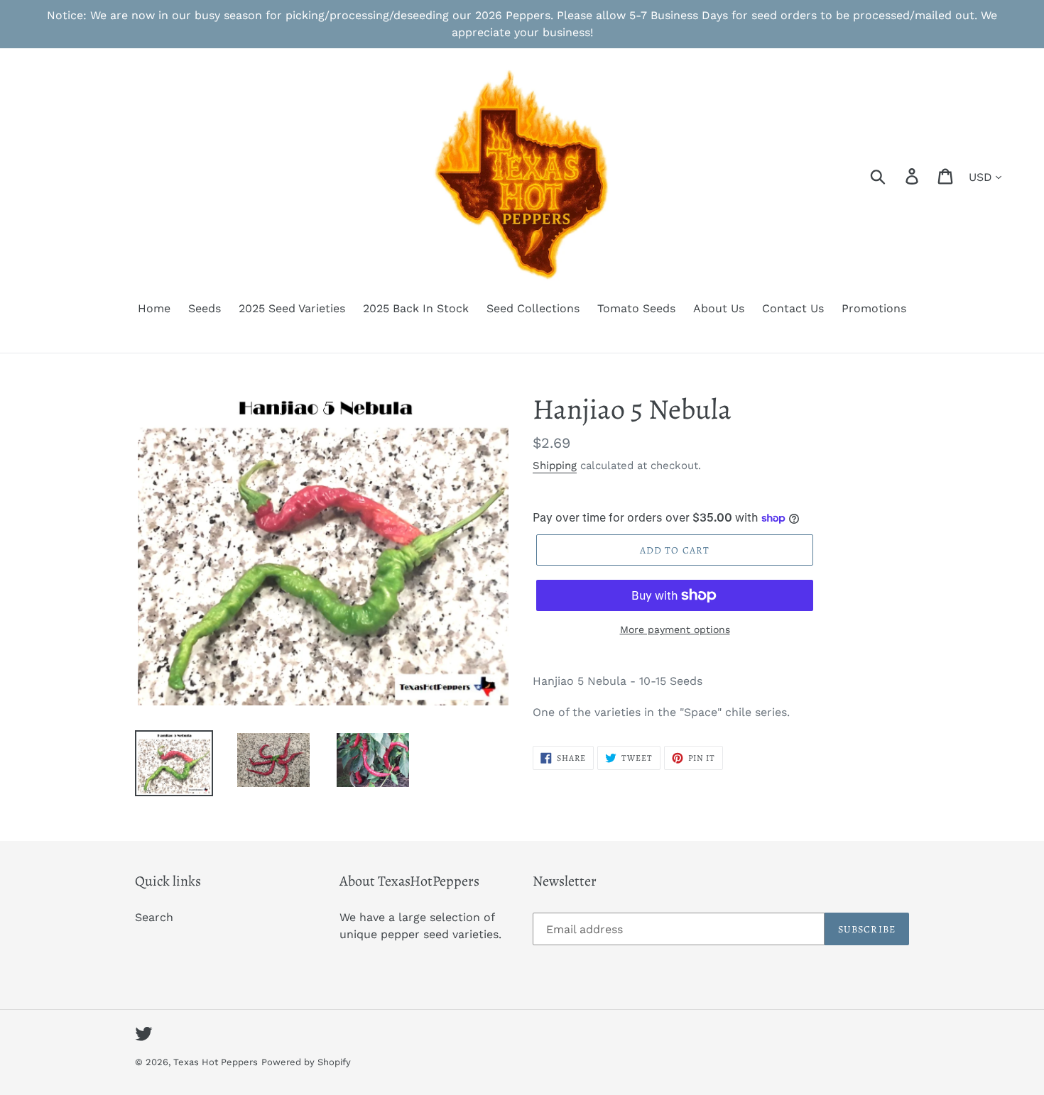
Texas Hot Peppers (215, 1062)
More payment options (675, 629)
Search (154, 917)
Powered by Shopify (306, 1062)
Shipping (555, 465)
